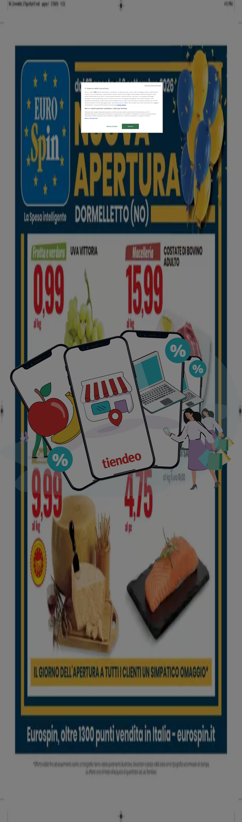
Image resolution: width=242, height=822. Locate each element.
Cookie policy (121, 105)
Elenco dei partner (91, 118)
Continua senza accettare (152, 85)
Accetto (130, 126)
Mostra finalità (112, 126)
